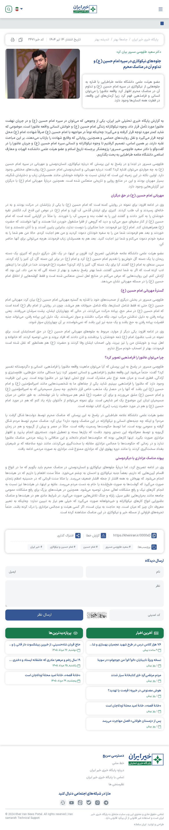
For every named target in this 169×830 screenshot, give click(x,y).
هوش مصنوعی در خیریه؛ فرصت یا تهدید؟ (134, 690)
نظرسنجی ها (116, 784)
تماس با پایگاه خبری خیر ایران (105, 777)
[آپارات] (62, 802)
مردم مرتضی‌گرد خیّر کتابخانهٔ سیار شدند (136, 675)
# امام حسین (90, 547)
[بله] (88, 802)
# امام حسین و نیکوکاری (62, 547)
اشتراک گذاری (65, 535)
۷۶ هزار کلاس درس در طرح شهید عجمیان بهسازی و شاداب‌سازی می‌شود (125, 644)
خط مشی (118, 763)
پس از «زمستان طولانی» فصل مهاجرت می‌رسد (131, 721)
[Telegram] (106, 802)
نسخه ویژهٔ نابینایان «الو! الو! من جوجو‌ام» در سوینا (129, 660)
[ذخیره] (20, 40)
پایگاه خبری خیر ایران (145, 39)
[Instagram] (97, 802)
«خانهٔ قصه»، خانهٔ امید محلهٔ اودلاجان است (133, 706)
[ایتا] (80, 802)
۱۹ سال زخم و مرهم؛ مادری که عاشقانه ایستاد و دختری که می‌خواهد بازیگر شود (44, 660)
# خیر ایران (36, 547)
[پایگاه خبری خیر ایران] (85, 9)
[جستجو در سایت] (8, 9)
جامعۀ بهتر (120, 39)
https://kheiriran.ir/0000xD (132, 535)
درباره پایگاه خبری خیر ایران (107, 770)
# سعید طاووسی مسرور (117, 547)
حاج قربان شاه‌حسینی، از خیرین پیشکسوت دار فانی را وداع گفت (44, 644)
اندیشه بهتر (102, 39)
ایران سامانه (140, 824)
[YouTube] (71, 802)
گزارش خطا (93, 535)
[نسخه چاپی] (13, 40)
